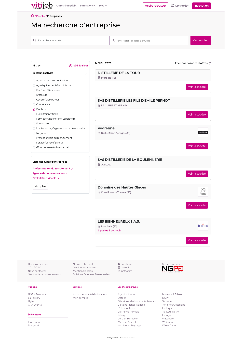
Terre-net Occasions (173, 304)
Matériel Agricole (127, 322)
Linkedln (125, 267)
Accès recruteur (155, 5)
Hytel (31, 301)
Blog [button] (102, 5)
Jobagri (122, 315)
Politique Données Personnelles (91, 274)
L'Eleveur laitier (126, 308)
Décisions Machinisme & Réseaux (137, 301)
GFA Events (35, 304)
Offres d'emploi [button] (65, 5)
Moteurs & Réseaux (173, 294)
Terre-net (167, 301)
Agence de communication (49, 173)
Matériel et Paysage (129, 325)
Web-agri (167, 322)
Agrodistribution (127, 294)
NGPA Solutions (37, 294)
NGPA (165, 297)
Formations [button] (87, 5)
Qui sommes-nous (38, 264)
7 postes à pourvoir (109, 230)
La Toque (167, 308)
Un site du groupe (172, 264)
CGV (37, 267)
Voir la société (197, 86)
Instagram (126, 271)
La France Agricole (128, 311)
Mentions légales (83, 271)
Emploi (40, 16)
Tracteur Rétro (170, 311)
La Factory (34, 297)
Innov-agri (34, 322)
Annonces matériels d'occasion (90, 294)
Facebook (126, 264)
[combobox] (151, 41)
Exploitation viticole (45, 178)
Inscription (201, 5)
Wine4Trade (169, 325)
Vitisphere (168, 318)
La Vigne (167, 315)
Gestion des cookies (84, 267)
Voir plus (40, 186)
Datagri (122, 297)
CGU (30, 267)
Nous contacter (37, 271)
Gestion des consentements (44, 274)
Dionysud (33, 325)
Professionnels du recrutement (52, 168)
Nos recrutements (83, 264)
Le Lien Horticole (128, 318)
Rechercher (201, 40)
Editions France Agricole (132, 304)
